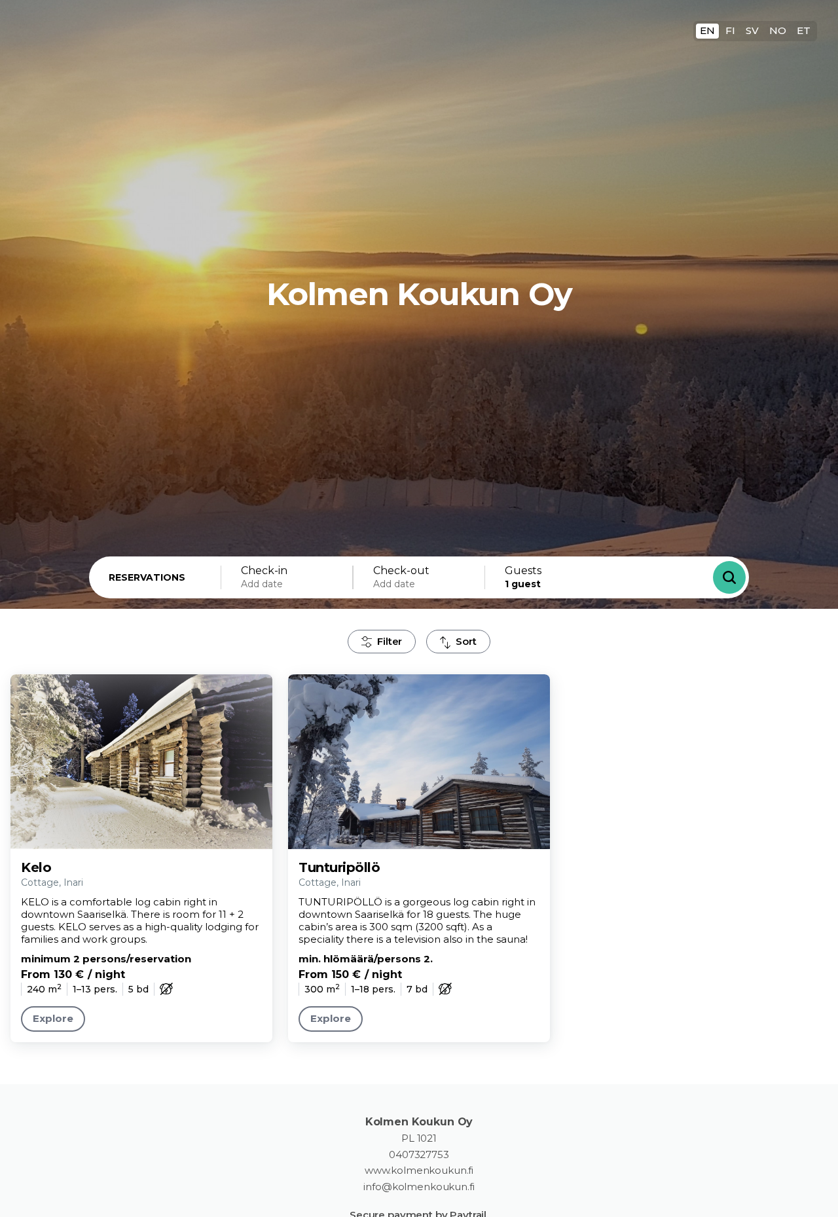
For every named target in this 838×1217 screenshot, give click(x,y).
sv (752, 30)
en (707, 30)
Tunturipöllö (339, 867)
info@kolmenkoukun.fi (418, 1187)
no (777, 30)
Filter (389, 641)
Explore (53, 1018)
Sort (466, 641)
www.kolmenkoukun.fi (419, 1170)
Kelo (36, 867)
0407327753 (419, 1155)
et (804, 30)
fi (730, 30)
